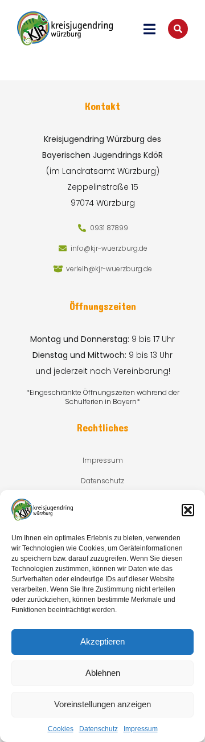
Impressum (141, 729)
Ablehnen (102, 673)
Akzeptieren (102, 641)
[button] (188, 510)
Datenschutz (98, 729)
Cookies (60, 729)
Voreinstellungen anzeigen (102, 704)
